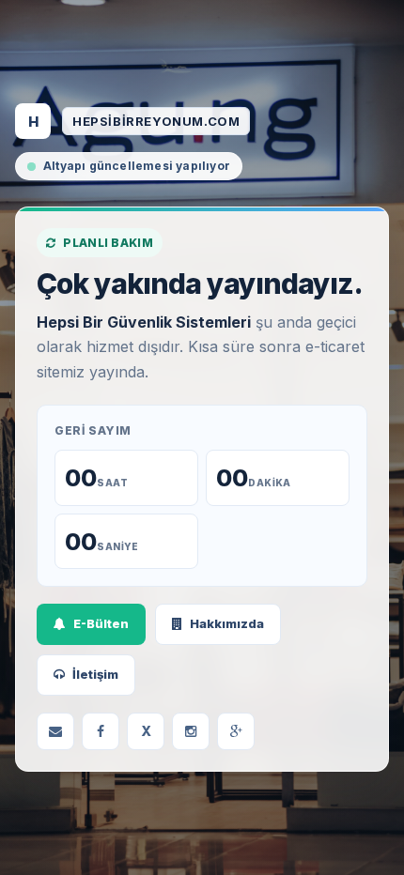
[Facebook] (100, 731)
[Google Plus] (236, 731)
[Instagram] (191, 731)
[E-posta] (55, 731)
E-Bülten (101, 623)
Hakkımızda (227, 623)
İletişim (95, 674)
